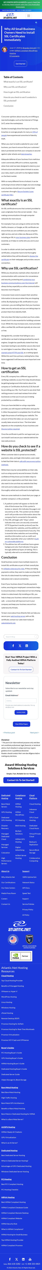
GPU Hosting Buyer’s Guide (12, 1058)
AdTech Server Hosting (20, 856)
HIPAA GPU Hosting (20, 840)
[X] (20, 646)
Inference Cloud (33, 810)
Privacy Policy (27, 909)
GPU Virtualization (8, 1137)
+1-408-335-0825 (32, 1264)
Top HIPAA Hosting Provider (12, 1240)
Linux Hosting (6, 1002)
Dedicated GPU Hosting (6, 818)
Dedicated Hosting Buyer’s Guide (14, 1069)
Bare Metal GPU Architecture (12, 1103)
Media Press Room (8, 893)
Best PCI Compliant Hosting (12, 1184)
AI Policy (25, 915)
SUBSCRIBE (21, 712)
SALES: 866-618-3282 (8, 10)
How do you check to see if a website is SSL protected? (20, 99)
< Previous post (9, 732)
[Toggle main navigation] (29, 16)
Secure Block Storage (34, 851)
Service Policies (28, 904)
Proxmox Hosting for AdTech (12, 1024)
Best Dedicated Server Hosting (13, 1155)
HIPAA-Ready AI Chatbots (11, 1132)
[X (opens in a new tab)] (16, 1259)
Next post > (34, 732)
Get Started (20, 64)
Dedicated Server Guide (10, 1074)
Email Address (11, 695)
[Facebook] (13, 646)
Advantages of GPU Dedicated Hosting (16, 1166)
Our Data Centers (8, 888)
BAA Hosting (20, 825)
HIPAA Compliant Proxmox (12, 1245)
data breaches (26, 154)
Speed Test (26, 893)
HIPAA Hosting (18, 805)
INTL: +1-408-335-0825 (24, 10)
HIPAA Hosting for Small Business (14, 1234)
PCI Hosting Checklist (9, 1189)
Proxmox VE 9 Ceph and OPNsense (15, 1040)
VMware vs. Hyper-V (9, 991)
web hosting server (18, 616)
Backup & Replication (33, 843)
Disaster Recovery (5, 826)
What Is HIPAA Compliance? (12, 1229)
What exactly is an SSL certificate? (18, 81)
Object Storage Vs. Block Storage (13, 1080)
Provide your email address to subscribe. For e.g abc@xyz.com (20, 706)
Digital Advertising (19, 848)
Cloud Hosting (35, 804)
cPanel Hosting (7, 1013)
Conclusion (8, 106)
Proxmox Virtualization (10, 1035)
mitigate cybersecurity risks (13, 569)
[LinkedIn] (26, 646)
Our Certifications (8, 882)
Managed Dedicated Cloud (5, 836)
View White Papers (21, 724)
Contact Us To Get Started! (21, 780)
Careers (4, 899)
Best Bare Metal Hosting (10, 1092)
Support (25, 871)
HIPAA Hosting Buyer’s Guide (12, 1063)
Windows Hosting (8, 1007)
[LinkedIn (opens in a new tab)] (23, 1259)
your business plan (23, 237)
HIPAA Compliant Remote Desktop (15, 1213)
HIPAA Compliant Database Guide (14, 1207)
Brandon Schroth (29, 48)
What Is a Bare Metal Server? (12, 1119)
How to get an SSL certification (17, 92)
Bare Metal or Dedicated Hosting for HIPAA (18, 1114)
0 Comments (14, 56)
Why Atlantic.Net (8, 877)
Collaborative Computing (34, 859)
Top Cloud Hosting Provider (12, 980)
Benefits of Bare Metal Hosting (13, 1108)
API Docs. (26, 888)
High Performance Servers (6, 861)
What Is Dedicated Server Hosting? (14, 1161)
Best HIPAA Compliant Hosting (13, 1202)
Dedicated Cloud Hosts (34, 826)
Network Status (28, 882)
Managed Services (5, 845)
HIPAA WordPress (19, 813)
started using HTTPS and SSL (12, 352)
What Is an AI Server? (9, 1143)
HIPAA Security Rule (9, 1224)
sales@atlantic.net (8, 623)
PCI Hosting (20, 820)
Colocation (5, 853)
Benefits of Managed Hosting (12, 986)
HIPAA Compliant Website (11, 1218)
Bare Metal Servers (5, 805)
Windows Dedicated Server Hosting (15, 1171)
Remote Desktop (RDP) (10, 1018)
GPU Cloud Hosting (33, 818)
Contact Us (5, 904)
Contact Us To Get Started (21, 669)
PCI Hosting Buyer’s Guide (11, 1053)
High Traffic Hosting (9, 1098)
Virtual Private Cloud (35, 835)
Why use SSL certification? (15, 87)
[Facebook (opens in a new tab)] (10, 1259)
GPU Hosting (6, 812)
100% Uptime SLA (29, 877)
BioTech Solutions (19, 832)
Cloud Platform (33, 796)
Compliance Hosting (20, 796)
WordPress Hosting (9, 997)
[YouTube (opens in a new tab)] (30, 1259)
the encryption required (10, 429)
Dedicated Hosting (5, 796)
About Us (5, 871)
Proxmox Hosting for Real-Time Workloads (17, 1029)
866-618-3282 (14, 1264)
